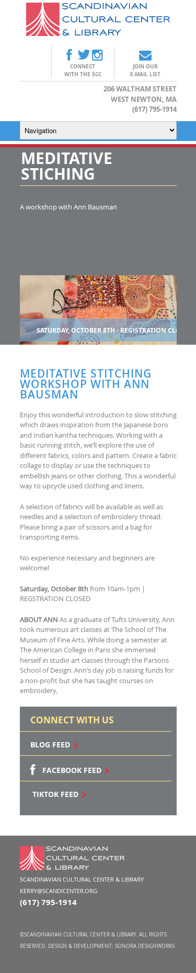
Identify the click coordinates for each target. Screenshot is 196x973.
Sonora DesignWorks (145, 946)
